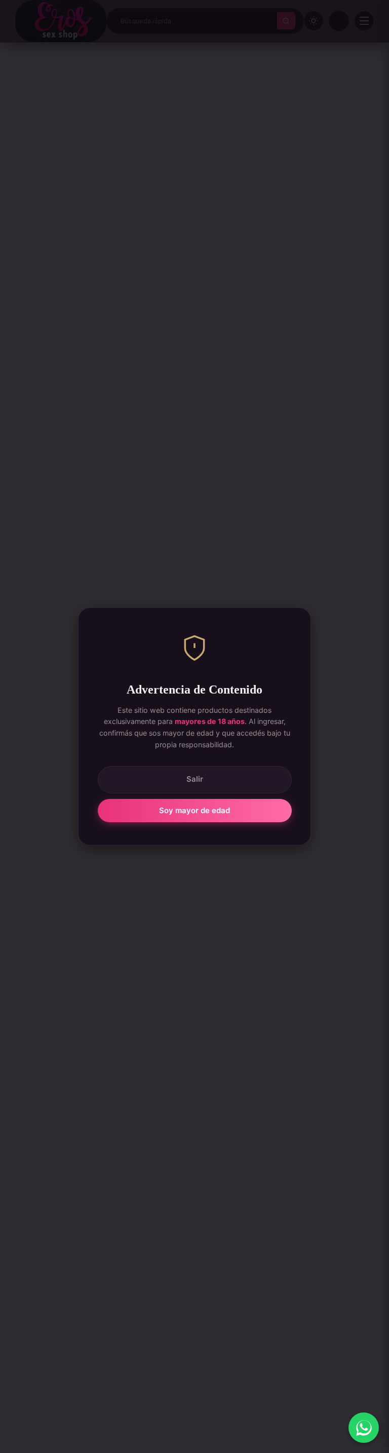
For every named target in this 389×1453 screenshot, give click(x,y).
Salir (194, 779)
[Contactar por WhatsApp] (363, 1427)
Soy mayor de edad (194, 810)
